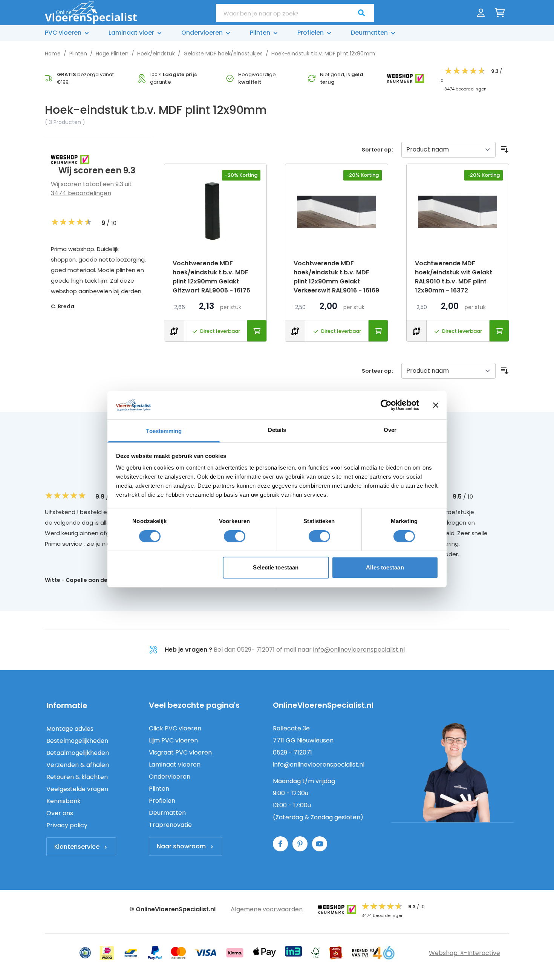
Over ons (59, 813)
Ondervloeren (169, 776)
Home (53, 53)
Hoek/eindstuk (156, 53)
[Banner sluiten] (435, 405)
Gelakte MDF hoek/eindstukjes (223, 53)
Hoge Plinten (112, 53)
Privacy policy (66, 825)
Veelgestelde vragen (77, 789)
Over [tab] (390, 430)
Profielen (162, 800)
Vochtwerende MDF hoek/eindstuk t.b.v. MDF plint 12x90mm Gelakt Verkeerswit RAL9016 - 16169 (336, 277)
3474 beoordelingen (81, 193)
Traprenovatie (170, 824)
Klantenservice (76, 846)
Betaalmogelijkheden (77, 752)
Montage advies (69, 728)
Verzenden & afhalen (77, 765)
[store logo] (91, 13)
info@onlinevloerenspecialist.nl (359, 649)
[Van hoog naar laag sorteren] (504, 149)
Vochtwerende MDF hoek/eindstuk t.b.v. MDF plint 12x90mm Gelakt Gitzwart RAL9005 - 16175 (211, 277)
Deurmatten (167, 812)
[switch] (234, 536)
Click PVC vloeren (175, 728)
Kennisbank (63, 801)
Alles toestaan (385, 567)
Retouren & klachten (77, 777)
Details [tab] (277, 430)
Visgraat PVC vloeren (180, 752)
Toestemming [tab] (164, 431)
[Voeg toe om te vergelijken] (174, 330)
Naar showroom (181, 846)
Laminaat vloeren (174, 764)
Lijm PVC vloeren (173, 740)
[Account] (480, 12)
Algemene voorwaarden (267, 909)
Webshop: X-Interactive (464, 953)
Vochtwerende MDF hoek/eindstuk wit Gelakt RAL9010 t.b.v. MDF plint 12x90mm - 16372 (453, 277)
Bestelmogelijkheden (77, 740)
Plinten (78, 53)
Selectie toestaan (275, 567)
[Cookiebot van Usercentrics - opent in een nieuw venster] (386, 405)
